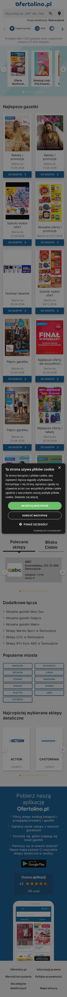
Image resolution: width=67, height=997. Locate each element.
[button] (33, 524)
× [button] (59, 467)
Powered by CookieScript (47, 530)
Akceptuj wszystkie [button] (34, 505)
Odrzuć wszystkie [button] (34, 515)
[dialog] (33, 498)
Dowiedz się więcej (26, 497)
